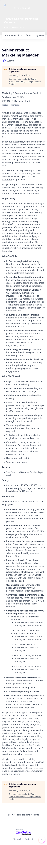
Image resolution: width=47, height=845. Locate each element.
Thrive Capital (22, 8)
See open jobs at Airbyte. (20, 75)
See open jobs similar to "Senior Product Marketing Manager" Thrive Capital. (25, 81)
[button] (41, 840)
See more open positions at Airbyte (23, 815)
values (24, 462)
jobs (20, 35)
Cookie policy (29, 839)
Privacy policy (18, 839)
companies (10, 35)
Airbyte (5, 112)
